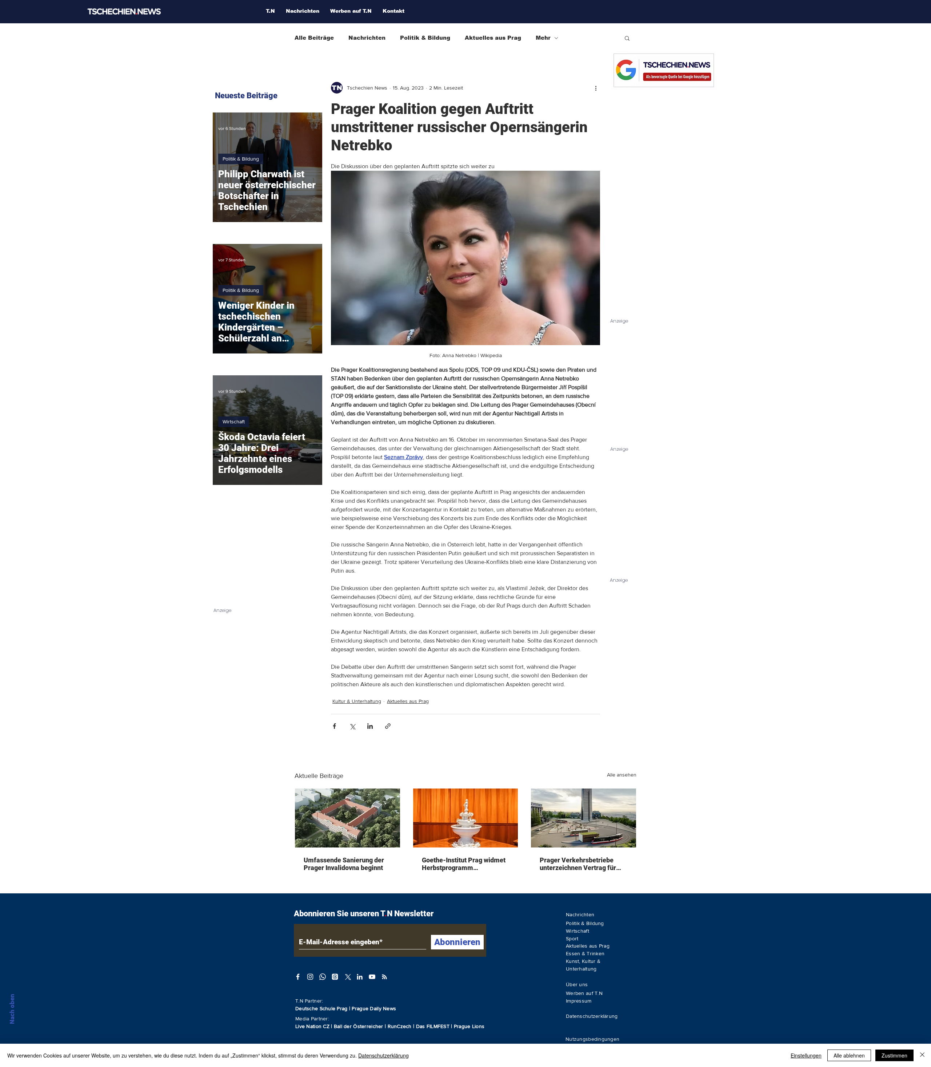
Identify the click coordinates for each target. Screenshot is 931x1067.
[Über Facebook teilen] (334, 726)
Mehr (543, 38)
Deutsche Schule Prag (321, 1008)
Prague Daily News (374, 1008)
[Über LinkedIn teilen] (370, 726)
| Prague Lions (467, 1026)
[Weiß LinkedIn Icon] (360, 977)
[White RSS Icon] (384, 977)
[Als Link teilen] (387, 726)
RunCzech (400, 1026)
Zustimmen (894, 1055)
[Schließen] (922, 1055)
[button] (627, 38)
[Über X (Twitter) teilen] (352, 726)
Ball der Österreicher (359, 1026)
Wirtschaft (234, 421)
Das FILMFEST (433, 1026)
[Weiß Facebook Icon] (298, 977)
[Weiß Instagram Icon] (310, 977)
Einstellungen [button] (806, 1055)
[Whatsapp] (323, 977)
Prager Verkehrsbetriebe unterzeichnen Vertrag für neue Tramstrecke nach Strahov (578, 864)
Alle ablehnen (849, 1055)
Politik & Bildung (425, 38)
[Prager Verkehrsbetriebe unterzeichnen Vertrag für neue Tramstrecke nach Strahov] (583, 818)
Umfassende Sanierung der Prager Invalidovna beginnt (344, 864)
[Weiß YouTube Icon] (372, 977)
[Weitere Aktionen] (595, 87)
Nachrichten (366, 38)
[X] (347, 977)
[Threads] (335, 977)
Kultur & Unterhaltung (356, 701)
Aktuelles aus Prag (493, 38)
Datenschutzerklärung (383, 1055)
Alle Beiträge (314, 38)
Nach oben (12, 1009)
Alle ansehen (621, 775)
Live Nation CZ (312, 1026)
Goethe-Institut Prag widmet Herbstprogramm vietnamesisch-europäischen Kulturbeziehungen (465, 864)
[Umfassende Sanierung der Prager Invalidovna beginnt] (347, 818)
